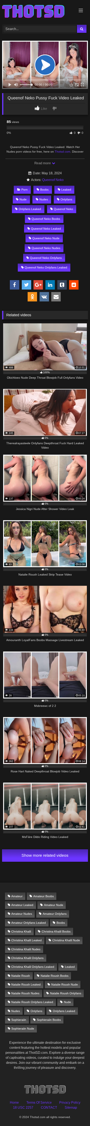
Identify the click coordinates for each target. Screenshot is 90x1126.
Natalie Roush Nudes (25, 993)
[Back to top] (77, 1114)
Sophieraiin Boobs (49, 1019)
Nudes (43, 199)
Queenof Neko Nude (45, 238)
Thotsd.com (62, 151)
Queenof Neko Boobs (46, 218)
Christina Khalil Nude (66, 940)
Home (14, 1102)
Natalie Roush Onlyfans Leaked (32, 1002)
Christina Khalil (21, 931)
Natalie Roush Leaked (26, 984)
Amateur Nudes (21, 913)
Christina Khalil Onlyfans (27, 958)
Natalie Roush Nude (64, 984)
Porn (24, 189)
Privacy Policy (69, 1102)
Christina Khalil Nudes (25, 949)
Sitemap (71, 1107)
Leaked (66, 189)
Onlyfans (66, 199)
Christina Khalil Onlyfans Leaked (32, 966)
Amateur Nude (53, 905)
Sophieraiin (18, 1019)
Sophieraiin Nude (22, 1028)
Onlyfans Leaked (30, 209)
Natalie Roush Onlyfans (65, 993)
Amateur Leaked (22, 905)
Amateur (17, 896)
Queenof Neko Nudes (46, 248)
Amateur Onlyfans (55, 913)
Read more (42, 163)
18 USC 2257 (23, 1107)
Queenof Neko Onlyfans (46, 257)
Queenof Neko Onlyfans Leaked (46, 267)
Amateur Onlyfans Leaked (28, 922)
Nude (23, 199)
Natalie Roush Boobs (54, 975)
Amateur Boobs (43, 896)
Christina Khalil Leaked (26, 940)
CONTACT (49, 1107)
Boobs (44, 189)
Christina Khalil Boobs (56, 931)
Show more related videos (45, 855)
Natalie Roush (20, 975)
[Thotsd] (37, 12)
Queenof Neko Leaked (46, 228)
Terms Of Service (39, 1102)
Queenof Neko (53, 180)
